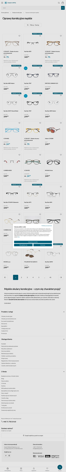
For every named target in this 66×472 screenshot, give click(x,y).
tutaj (18, 237)
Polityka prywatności (47, 225)
